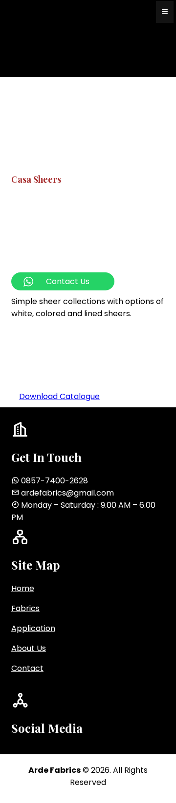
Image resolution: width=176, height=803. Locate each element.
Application (33, 628)
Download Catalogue (59, 396)
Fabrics (25, 608)
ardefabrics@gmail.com (67, 492)
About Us (28, 648)
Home (22, 588)
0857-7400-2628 (54, 480)
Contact (27, 668)
